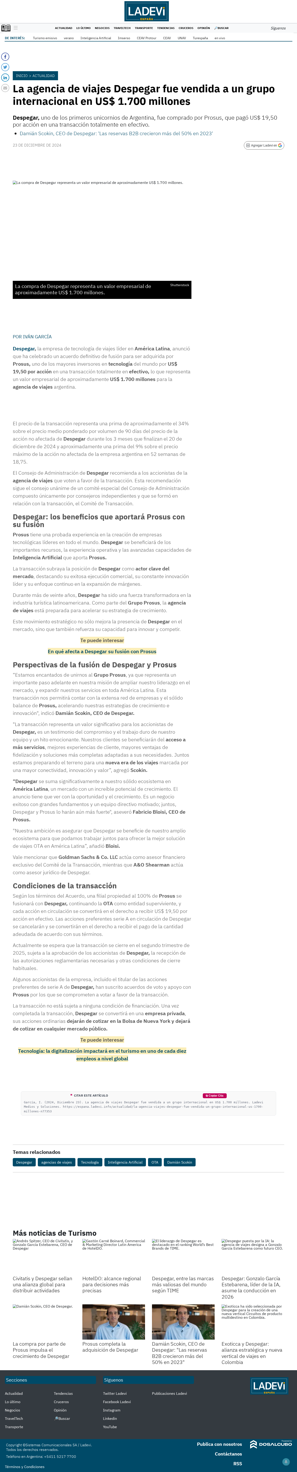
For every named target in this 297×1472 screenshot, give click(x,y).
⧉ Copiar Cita (214, 1095)
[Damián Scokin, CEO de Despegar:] (183, 1322)
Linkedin (110, 1418)
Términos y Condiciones (25, 1466)
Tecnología (90, 1162)
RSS (237, 1463)
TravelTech (122, 28)
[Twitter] (5, 67)
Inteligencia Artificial (96, 38)
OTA (155, 1162)
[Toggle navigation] (14, 28)
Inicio (22, 75)
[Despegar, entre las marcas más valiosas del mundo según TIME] (183, 1256)
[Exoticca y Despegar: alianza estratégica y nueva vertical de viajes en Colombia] (253, 1322)
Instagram (111, 1410)
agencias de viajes (56, 1162)
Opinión (203, 28)
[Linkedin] (5, 78)
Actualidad (63, 28)
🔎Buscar (221, 28)
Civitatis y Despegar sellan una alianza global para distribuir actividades (42, 1284)
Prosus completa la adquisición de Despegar (110, 1346)
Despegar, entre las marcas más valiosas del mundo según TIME (183, 1284)
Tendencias (165, 28)
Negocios (102, 28)
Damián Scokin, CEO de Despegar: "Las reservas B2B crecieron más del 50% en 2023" (179, 1352)
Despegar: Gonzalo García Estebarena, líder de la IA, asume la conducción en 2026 (251, 1287)
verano (69, 38)
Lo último (83, 28)
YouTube (110, 1426)
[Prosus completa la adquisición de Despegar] (113, 1322)
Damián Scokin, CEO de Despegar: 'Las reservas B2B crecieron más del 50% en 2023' (116, 133)
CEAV (167, 38)
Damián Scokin (179, 1162)
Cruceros (186, 28)
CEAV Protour (146, 38)
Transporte (144, 28)
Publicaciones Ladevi (169, 1393)
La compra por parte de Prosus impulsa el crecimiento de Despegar (41, 1349)
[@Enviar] (5, 88)
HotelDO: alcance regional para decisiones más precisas (111, 1284)
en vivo (220, 38)
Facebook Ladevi (117, 1401)
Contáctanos (228, 1454)
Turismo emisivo (45, 38)
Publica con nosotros (219, 1444)
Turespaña (200, 38)
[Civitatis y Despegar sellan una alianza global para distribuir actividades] (44, 1256)
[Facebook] (5, 57)
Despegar (24, 348)
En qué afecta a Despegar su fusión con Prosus (102, 651)
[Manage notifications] (286, 1462)
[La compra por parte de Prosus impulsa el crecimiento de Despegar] (44, 1322)
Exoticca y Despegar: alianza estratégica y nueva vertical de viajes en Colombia (252, 1352)
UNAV (182, 38)
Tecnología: (32, 1050)
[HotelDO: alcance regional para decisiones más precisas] (113, 1256)
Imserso (124, 38)
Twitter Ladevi (115, 1393)
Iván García (37, 336)
